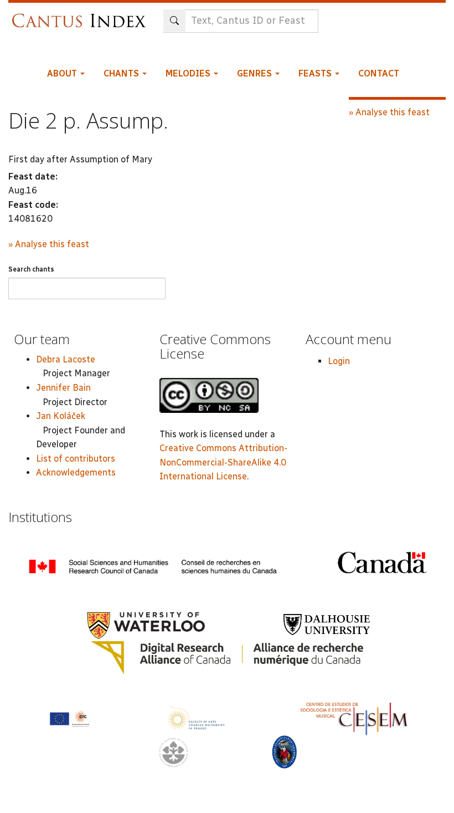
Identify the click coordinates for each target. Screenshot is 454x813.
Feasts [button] (316, 73)
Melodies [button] (189, 73)
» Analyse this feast (48, 244)
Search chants (31, 269)
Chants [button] (122, 73)
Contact (378, 73)
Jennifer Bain (63, 387)
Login (339, 361)
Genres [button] (255, 73)
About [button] (63, 73)
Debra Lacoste (65, 359)
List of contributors (75, 458)
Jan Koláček (60, 416)
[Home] (81, 15)
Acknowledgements (76, 472)
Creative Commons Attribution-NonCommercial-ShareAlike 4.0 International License (223, 462)
